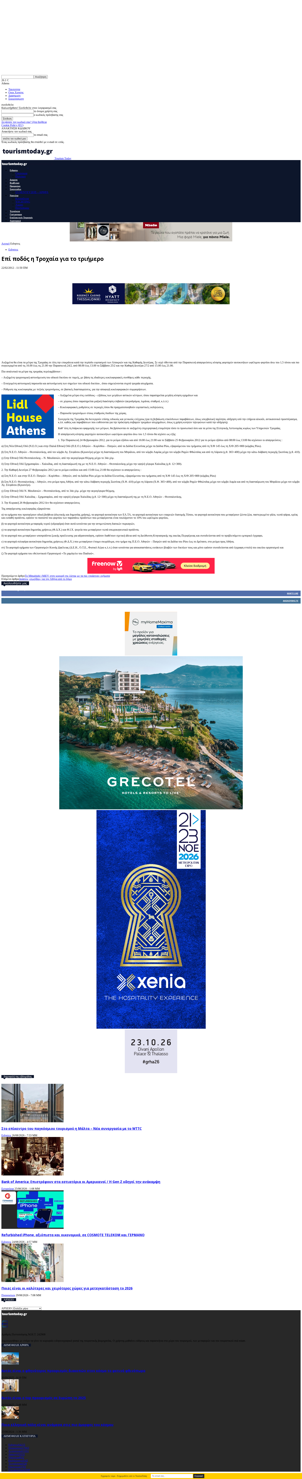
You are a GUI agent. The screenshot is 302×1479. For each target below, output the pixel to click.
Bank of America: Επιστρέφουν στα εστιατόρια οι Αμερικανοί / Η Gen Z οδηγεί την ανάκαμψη (80, 1181)
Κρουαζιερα (22, 198)
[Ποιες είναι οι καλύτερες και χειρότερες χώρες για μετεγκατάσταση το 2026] (32, 1281)
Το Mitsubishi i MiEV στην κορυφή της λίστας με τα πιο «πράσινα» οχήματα (67, 575)
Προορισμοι (15, 186)
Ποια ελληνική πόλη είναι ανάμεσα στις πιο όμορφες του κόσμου (57, 1424)
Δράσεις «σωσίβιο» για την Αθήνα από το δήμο (45, 578)
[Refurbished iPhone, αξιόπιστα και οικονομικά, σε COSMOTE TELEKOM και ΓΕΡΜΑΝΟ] (32, 1227)
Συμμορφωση (16, 98)
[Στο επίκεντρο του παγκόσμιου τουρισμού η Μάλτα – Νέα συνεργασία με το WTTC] (32, 1121)
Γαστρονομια (16, 214)
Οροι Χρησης (16, 92)
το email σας (41, 134)
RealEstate (14, 183)
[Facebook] (7, 273)
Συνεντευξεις (15, 189)
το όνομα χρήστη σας (45, 111)
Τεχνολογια (15, 211)
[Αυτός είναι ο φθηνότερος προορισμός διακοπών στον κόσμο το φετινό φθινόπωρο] (10, 1363)
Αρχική (5, 243)
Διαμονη (13, 180)
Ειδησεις (14, 170)
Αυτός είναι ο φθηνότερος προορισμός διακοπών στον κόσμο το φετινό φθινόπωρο (73, 1370)
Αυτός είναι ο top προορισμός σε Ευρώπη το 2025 (43, 1398)
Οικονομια (21, 173)
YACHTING (22, 201)
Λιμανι (19, 204)
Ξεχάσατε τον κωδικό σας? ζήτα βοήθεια (24, 122)
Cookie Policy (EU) (12, 125)
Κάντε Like (292, 593)
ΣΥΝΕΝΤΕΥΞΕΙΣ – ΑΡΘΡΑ (31, 192)
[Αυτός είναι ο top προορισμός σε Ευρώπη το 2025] (10, 1390)
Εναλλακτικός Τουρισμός (21, 217)
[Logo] (14, 166)
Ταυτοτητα (14, 89)
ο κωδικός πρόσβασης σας (48, 114)
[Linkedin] (46, 273)
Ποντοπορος (22, 207)
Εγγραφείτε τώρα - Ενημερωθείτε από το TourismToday (124, 1476)
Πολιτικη (20, 176)
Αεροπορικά (15, 221)
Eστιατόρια (7, 1188)
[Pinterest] (33, 273)
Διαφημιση (14, 95)
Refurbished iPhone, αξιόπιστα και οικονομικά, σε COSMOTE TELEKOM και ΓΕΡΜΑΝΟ (73, 1235)
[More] (85, 273)
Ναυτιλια (14, 195)
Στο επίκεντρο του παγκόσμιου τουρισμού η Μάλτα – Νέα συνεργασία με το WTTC (71, 1128)
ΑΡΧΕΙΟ (6, 1308)
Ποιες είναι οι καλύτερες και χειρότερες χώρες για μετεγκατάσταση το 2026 (66, 1288)
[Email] (59, 273)
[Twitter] (20, 273)
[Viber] (72, 273)
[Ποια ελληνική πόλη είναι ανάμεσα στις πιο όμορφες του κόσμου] (10, 1417)
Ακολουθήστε (290, 600)
